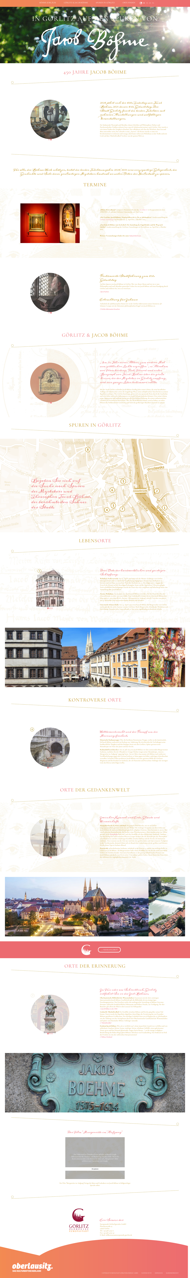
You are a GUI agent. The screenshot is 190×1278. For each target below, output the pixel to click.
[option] (50, 119)
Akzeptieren (95, 1169)
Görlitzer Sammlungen (107, 220)
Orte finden (129, 2)
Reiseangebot (110, 950)
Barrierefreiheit (172, 1273)
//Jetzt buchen (104, 292)
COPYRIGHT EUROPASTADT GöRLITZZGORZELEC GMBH (120, 1273)
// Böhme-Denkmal (106, 1037)
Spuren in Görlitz (105, 2)
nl (153, 3)
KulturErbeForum (135, 236)
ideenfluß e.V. (143, 210)
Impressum (159, 1273)
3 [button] (52, 608)
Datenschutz (95, 1161)
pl (147, 3)
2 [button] (51, 139)
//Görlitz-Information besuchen (110, 309)
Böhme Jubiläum (47, 2)
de (144, 3)
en (150, 3)
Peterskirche (114, 834)
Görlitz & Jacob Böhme (76, 2)
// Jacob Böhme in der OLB (108, 1009)
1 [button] (49, 139)
